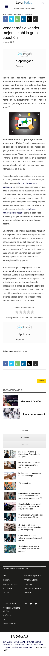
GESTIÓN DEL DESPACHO (33, 588)
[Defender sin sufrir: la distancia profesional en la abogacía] (10, 454)
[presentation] (24, 430)
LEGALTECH (28, 584)
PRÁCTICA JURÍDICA (31, 580)
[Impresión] (35, 19)
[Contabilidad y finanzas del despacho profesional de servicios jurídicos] (10, 506)
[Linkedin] (23, 19)
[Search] (43, 568)
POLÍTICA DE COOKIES (23, 645)
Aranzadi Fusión (31, 401)
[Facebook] (5, 19)
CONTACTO (7, 642)
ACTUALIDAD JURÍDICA (32, 576)
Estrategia (28, 14)
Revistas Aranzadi (34, 414)
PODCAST (6, 593)
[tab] (24, 430)
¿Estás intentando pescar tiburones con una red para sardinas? (29, 548)
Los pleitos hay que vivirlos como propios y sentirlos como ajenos (29, 465)
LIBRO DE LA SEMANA (10, 584)
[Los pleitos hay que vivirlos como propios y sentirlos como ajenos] (10, 465)
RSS (4, 619)
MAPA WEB (7, 645)
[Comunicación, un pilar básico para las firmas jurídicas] (10, 517)
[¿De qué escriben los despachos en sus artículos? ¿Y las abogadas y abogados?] (10, 527)
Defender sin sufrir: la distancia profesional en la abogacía (29, 454)
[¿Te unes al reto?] (10, 486)
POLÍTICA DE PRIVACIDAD (22, 647)
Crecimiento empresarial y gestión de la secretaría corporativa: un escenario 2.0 (30, 495)
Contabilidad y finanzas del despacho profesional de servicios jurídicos (29, 506)
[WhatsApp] (17, 19)
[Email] (29, 19)
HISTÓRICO (7, 615)
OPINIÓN (27, 593)
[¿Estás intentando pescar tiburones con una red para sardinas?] (10, 549)
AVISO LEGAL (19, 642)
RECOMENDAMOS (9, 624)
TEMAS (5, 576)
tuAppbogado (24, 61)
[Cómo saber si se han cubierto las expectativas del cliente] (10, 538)
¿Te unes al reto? (25, 483)
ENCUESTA (6, 580)
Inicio (5, 14)
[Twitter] (11, 19)
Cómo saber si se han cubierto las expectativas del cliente (30, 538)
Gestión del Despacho (15, 14)
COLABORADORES (9, 604)
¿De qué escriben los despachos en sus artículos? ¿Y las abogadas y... (30, 527)
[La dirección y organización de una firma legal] (10, 476)
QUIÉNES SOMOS (34, 642)
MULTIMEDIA (7, 588)
